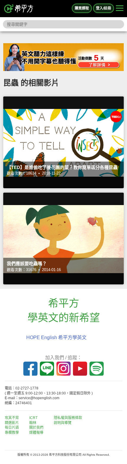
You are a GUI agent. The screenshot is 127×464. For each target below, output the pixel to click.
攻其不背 (12, 418)
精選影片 (12, 423)
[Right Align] (119, 8)
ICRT (33, 418)
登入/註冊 (103, 8)
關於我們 (36, 428)
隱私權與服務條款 (68, 418)
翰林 (32, 423)
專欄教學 (12, 433)
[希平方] (19, 8)
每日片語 (12, 428)
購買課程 (82, 8)
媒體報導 (36, 433)
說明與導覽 (62, 423)
